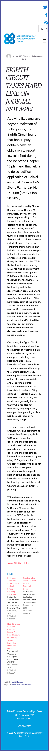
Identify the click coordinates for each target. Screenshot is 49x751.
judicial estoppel (26, 684)
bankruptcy (16, 684)
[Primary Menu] (44, 41)
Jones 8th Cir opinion (18, 563)
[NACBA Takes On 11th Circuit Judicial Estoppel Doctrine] (31, 595)
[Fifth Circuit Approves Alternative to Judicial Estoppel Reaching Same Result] (15, 598)
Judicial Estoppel (17, 681)
